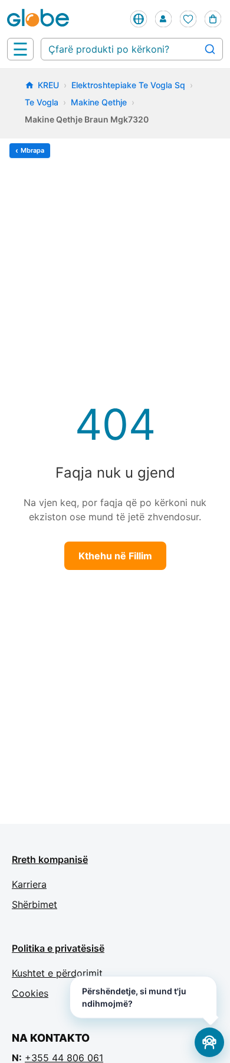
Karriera (29, 884)
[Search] (210, 49)
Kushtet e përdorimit (57, 973)
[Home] (40, 19)
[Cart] (213, 19)
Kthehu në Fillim (115, 556)
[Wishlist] (188, 19)
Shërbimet (34, 904)
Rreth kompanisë (50, 859)
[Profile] (163, 19)
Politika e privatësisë (58, 948)
